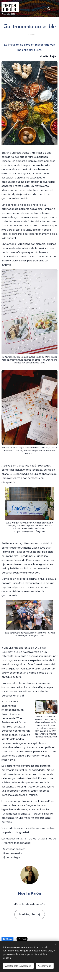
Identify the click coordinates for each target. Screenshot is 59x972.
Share (9, 939)
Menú (54, 9)
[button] (48, 8)
